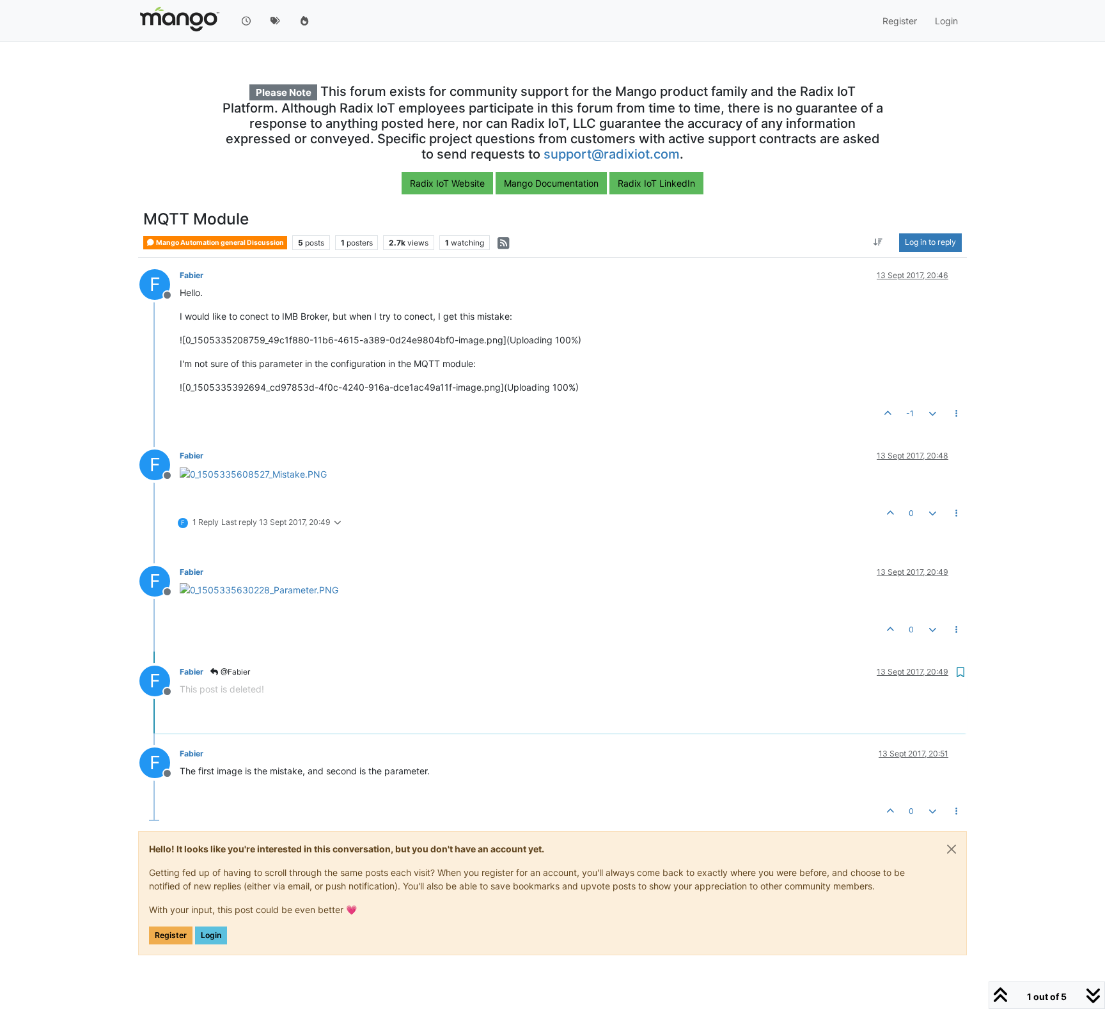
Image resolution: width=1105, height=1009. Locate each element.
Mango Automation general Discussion (219, 243)
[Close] (951, 849)
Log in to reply (930, 242)
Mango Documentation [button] (551, 183)
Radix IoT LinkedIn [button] (656, 183)
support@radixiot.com (612, 154)
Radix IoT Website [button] (447, 183)
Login (211, 935)
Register (171, 935)
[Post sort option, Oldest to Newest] (878, 243)
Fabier (191, 275)
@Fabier (234, 672)
